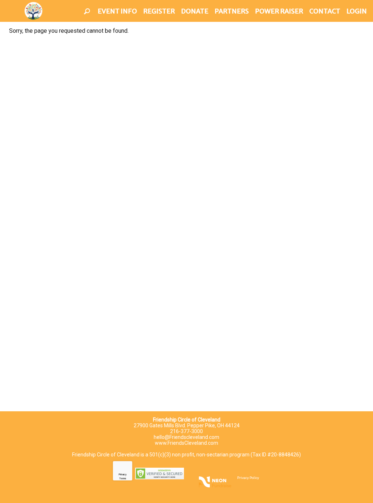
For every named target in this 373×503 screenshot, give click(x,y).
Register (159, 11)
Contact (324, 11)
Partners (232, 11)
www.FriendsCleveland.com (186, 443)
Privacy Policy (248, 477)
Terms (122, 478)
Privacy (122, 474)
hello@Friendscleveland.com (186, 437)
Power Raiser (279, 11)
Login (356, 11)
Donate (194, 11)
